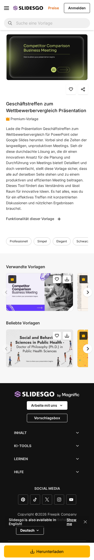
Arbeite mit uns (44, 405)
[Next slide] (87, 292)
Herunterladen (50, 551)
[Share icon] (83, 89)
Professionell (19, 241)
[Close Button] (85, 522)
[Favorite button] (71, 89)
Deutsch (27, 530)
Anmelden (77, 8)
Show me (71, 522)
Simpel (42, 241)
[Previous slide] (6, 292)
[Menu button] (6, 8)
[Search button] (10, 23)
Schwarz (82, 241)
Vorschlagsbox (47, 418)
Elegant (61, 241)
